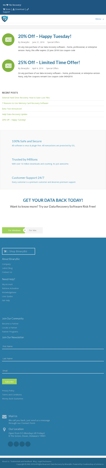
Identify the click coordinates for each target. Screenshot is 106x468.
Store (8, 9)
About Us (5, 461)
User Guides (7, 296)
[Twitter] (22, 444)
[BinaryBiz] (4, 18)
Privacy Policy (8, 390)
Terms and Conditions (12, 394)
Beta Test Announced (12, 108)
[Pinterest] (28, 444)
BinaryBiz (25, 42)
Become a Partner (10, 323)
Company (6, 264)
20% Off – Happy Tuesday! (44, 36)
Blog (35, 461)
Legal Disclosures (44, 461)
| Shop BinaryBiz (17, 251)
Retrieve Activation (10, 288)
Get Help (6, 300)
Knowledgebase (9, 292)
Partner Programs (10, 331)
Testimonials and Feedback (21, 461)
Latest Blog (7, 268)
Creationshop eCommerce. (93, 464)
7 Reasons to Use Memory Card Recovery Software (25, 103)
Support (6, 12)
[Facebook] (10, 444)
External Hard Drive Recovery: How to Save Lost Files (26, 97)
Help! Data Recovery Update (14, 114)
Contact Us (7, 272)
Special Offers (53, 42)
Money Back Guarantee (12, 398)
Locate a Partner (9, 327)
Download (19, 9)
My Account (7, 284)
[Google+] (16, 444)
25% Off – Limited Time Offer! (49, 62)
